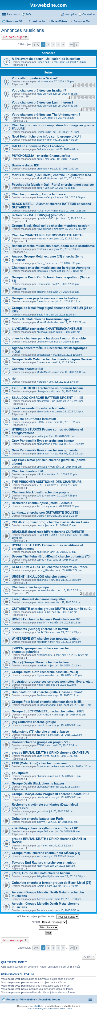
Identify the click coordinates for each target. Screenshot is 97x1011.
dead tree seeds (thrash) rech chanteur (40, 408)
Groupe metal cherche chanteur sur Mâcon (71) (46, 853)
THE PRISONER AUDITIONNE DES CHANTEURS (47, 482)
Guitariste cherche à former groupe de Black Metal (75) (51, 882)
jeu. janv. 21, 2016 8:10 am (60, 525)
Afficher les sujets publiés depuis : (37, 916)
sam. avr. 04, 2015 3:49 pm (62, 885)
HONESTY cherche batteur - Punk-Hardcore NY (46, 619)
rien (14, 378)
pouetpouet (20, 773)
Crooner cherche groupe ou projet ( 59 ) (40, 742)
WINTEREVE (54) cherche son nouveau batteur (46, 638)
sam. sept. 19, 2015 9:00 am (64, 725)
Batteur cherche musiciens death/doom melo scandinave (53, 246)
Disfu (40, 284)
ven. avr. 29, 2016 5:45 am (64, 381)
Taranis (41, 734)
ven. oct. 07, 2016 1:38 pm (64, 263)
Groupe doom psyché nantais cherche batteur (45, 298)
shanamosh (43, 443)
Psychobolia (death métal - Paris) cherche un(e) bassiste (53, 184)
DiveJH (41, 725)
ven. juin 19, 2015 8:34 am (59, 856)
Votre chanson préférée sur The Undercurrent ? (46, 114)
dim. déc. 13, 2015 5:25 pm (66, 590)
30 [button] (71, 44)
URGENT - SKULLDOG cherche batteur (40, 576)
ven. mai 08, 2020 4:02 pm (64, 149)
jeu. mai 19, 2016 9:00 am (62, 362)
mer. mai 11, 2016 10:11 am (69, 372)
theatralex (42, 270)
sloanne (41, 291)
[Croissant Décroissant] (48, 927)
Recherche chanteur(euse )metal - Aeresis (42, 503)
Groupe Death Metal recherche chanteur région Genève (52, 359)
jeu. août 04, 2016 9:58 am (63, 291)
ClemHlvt (42, 301)
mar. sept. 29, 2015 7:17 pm (63, 695)
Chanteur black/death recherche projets (40, 492)
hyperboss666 (45, 218)
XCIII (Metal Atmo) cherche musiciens (39, 763)
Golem (40, 885)
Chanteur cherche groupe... (32, 587)
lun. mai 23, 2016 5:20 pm (64, 341)
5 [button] (63, 44)
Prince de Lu (44, 62)
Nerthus (41, 238)
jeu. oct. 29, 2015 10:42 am (65, 665)
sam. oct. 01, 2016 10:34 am (67, 270)
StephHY (42, 622)
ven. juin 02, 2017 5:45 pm (60, 187)
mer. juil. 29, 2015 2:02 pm (65, 786)
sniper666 (42, 579)
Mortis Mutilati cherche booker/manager (41, 319)
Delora (40, 515)
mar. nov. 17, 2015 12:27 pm (72, 654)
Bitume (40, 132)
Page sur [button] (36, 44)
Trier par (35, 921)
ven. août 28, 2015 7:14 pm (62, 745)
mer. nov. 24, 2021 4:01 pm (62, 139)
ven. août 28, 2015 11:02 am (61, 755)
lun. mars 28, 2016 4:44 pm (67, 401)
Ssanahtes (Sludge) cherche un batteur (40, 629)
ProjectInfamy (45, 197)
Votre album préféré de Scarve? (35, 78)
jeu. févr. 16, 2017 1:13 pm (71, 218)
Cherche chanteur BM (27, 369)
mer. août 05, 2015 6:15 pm (65, 776)
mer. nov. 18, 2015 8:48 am (65, 641)
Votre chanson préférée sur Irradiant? (39, 90)
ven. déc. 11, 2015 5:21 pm (65, 602)
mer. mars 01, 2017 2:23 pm (69, 210)
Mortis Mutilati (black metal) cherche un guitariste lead (51, 175)
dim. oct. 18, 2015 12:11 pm (66, 675)
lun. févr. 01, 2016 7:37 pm (62, 485)
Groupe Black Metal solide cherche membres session (50, 225)
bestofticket (43, 354)
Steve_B (41, 263)
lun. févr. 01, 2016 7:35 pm (62, 495)
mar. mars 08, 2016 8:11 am (64, 422)
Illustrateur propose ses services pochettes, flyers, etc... (52, 681)
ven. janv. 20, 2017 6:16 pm (64, 249)
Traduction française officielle (41, 1008)
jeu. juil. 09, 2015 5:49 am (65, 831)
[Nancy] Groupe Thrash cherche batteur (40, 662)
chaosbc (42, 776)
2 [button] (48, 44)
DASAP (41, 422)
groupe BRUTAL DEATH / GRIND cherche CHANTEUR (50, 752)
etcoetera (42, 786)
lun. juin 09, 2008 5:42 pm (62, 105)
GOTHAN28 (44, 714)
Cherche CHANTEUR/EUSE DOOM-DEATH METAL (48, 235)
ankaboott (42, 797)
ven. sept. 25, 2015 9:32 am (69, 714)
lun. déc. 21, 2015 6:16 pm (66, 579)
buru (39, 159)
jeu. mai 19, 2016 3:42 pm (67, 354)
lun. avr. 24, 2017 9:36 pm (70, 197)
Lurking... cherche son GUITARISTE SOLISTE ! (46, 512)
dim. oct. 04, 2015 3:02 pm (61, 684)
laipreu (40, 559)
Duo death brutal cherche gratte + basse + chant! (47, 692)
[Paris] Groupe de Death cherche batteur (41, 873)
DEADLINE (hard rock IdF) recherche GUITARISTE (48, 532)
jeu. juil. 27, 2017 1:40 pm (64, 168)
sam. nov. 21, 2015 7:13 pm (65, 632)
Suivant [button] (76, 44)
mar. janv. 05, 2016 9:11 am (62, 559)
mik (39, 81)
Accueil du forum (49, 999)
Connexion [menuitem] (88, 14)
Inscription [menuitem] (71, 14)
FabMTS (42, 632)
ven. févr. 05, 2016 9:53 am (65, 466)
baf (38, 845)
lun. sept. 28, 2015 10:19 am (75, 704)
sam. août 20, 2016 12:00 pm (62, 284)
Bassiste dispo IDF (25, 165)
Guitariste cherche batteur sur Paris (38, 818)
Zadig (40, 314)
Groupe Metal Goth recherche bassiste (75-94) (45, 672)
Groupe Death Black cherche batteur (38, 783)
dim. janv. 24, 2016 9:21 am (62, 515)
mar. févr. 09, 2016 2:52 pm (68, 443)
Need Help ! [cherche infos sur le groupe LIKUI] (46, 136)
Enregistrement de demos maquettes (38, 599)
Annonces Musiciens (22, 30)
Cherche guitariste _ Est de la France (38, 194)
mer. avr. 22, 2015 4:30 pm (70, 876)
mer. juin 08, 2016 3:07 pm (65, 332)
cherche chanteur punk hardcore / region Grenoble (49, 338)
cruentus (42, 168)
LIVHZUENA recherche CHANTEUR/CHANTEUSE (47, 329)
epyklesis (42, 466)
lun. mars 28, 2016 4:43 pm (67, 411)
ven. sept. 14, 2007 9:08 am (58, 117)
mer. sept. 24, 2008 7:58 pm (70, 62)
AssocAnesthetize (47, 766)
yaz (39, 856)
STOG (40, 745)
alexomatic (43, 401)
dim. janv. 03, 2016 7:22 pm (65, 570)
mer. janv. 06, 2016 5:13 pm (60, 551)
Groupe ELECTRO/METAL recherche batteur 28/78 (48, 711)
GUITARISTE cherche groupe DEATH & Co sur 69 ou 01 (52, 609)
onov (39, 525)
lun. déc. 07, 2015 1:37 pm (62, 612)
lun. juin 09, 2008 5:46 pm (62, 93)
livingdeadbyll (44, 876)
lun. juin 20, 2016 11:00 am (61, 314)
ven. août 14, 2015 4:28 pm (75, 766)
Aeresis (41, 506)
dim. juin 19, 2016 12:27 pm (69, 322)
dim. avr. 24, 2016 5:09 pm (66, 391)
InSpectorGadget (46, 704)
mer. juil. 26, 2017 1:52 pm (69, 178)
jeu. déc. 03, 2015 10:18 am (65, 622)
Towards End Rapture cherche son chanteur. (44, 862)
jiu (38, 117)
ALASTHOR (44, 210)
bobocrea (42, 602)
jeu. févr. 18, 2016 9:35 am (59, 436)
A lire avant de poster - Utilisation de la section (46, 59)
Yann (39, 755)
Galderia (41, 149)
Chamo (41, 362)
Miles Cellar (66, 1008)
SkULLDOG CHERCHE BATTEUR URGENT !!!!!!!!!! (47, 398)
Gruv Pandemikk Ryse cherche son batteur (43, 440)
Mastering (19, 288)
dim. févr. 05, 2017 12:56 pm (70, 228)
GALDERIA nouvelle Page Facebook (38, 146)
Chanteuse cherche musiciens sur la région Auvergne (51, 267)
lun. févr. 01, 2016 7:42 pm (62, 474)
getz (39, 811)
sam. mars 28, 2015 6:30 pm (64, 899)
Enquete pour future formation (34, 419)
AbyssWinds (44, 228)
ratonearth (42, 590)
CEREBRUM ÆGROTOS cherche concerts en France (50, 567)
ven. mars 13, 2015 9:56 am (64, 910)
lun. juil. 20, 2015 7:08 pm (58, 811)
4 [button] (58, 44)
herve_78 (42, 570)
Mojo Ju (41, 93)
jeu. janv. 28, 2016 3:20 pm (63, 506)
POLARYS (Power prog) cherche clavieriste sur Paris (50, 522)
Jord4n (41, 695)
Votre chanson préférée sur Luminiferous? (42, 102)
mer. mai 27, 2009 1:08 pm (59, 81)
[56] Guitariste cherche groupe (34, 722)
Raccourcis (13, 14)
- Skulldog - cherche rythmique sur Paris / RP (45, 828)
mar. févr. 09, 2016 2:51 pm (68, 453)
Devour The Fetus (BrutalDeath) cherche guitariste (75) (51, 556)
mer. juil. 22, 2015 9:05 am (66, 797)
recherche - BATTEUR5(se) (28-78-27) (38, 215)
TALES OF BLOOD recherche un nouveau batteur (47, 388)
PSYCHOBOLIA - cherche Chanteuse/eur (41, 156)
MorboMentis (44, 372)
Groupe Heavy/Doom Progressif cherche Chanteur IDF (51, 794)
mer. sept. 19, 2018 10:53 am (61, 159)
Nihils (40, 684)
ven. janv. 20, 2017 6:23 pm (64, 238)
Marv (40, 865)
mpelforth (42, 641)
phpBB (37, 1006)
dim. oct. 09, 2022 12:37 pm (63, 132)
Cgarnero (42, 675)
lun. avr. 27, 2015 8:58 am (60, 865)
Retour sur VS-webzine (20, 999)
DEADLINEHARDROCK (50, 535)
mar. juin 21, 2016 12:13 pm (65, 301)
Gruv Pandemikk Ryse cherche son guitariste (44, 450)
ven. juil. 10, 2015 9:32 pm (62, 821)
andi (39, 436)
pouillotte (42, 341)
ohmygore (42, 391)
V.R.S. (40, 474)
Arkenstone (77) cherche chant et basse (40, 731)
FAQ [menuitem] (28, 14)
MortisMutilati (44, 178)
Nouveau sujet (13, 37)
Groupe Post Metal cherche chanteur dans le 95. (47, 701)
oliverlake (42, 332)
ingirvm (41, 821)
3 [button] (53, 44)
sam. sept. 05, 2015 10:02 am (65, 734)
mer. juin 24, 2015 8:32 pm (58, 845)
